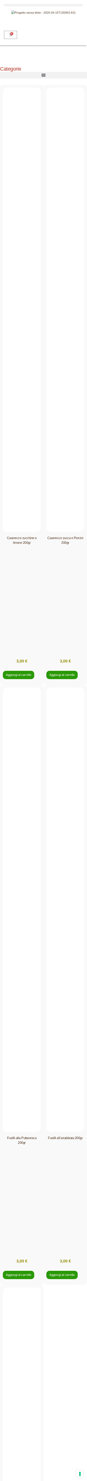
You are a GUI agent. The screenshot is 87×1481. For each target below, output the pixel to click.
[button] (43, 5)
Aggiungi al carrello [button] (18, 674)
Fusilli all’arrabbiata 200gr (65, 1138)
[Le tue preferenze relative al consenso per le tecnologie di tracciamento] (80, 1474)
